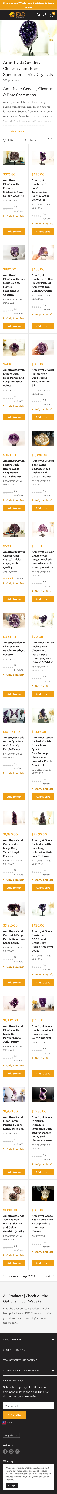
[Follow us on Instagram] (11, 1451)
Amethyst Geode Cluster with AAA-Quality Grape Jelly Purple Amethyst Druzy (42, 940)
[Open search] (38, 14)
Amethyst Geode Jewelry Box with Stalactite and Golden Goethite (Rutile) (13, 1223)
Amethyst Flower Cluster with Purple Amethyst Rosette (14, 648)
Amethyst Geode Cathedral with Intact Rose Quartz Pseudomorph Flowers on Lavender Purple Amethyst (42, 751)
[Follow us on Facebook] (5, 1451)
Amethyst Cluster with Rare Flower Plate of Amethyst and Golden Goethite (43, 282)
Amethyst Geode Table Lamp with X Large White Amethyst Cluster (42, 1223)
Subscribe (14, 1415)
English (9, 1435)
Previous (12, 1276)
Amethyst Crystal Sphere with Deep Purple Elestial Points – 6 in (43, 377)
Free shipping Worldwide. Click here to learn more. (28, 4)
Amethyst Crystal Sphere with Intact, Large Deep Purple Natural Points (14, 468)
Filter (11, 140)
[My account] (44, 14)
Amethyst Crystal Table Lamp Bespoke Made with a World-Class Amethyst (43, 468)
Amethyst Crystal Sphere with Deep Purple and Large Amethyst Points (14, 377)
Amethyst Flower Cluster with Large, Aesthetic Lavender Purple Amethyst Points (43, 559)
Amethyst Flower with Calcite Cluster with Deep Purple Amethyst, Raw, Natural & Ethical (43, 652)
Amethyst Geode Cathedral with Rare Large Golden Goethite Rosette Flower (42, 847)
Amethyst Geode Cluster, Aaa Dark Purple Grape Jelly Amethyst (43, 1031)
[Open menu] (4, 15)
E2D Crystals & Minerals (41, 206)
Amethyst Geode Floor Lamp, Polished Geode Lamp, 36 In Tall (13, 1122)
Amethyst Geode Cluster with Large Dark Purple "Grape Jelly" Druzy (13, 1033)
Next (47, 1276)
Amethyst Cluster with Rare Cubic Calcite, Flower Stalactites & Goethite (14, 284)
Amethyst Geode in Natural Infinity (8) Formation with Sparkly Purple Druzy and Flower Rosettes (42, 1128)
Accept (12, 1485)
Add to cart (14, 231)
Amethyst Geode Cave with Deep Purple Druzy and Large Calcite (14, 936)
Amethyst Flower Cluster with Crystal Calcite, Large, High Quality (14, 559)
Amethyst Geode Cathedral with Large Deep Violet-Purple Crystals (13, 847)
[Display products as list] (52, 139)
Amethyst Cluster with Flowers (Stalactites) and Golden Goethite (13, 187)
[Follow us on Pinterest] (17, 1451)
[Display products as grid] (47, 139)
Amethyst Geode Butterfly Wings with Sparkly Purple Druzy (13, 743)
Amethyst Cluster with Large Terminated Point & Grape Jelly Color (40, 189)
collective (10, 200)
